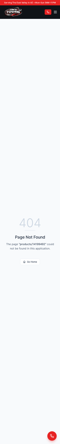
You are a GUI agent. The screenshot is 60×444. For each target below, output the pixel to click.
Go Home (32, 261)
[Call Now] (52, 436)
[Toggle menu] (55, 12)
